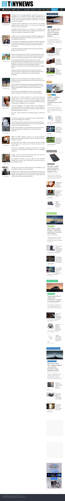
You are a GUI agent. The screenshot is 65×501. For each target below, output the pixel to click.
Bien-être (33, 9)
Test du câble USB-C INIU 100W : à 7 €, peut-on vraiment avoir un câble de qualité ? (54, 32)
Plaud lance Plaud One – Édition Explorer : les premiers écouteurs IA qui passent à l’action (54, 367)
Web (44, 9)
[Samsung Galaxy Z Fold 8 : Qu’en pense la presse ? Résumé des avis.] (50, 382)
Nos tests (8, 9)
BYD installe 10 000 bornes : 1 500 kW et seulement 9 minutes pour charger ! (54, 231)
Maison (39, 9)
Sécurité (53, 94)
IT (22, 9)
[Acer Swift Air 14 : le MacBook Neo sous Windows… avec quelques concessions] (50, 190)
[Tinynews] (3, 9)
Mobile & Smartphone (52, 361)
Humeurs (48, 9)
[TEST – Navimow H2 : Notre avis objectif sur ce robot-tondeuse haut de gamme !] (50, 68)
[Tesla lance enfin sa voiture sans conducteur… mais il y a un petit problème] (54, 283)
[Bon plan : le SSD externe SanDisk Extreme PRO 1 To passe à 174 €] (54, 154)
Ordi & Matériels (51, 164)
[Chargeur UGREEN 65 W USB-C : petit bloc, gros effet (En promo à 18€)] (50, 334)
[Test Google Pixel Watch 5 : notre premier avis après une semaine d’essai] (50, 58)
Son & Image (27, 9)
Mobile (13, 9)
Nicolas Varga (57, 37)
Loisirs (18, 9)
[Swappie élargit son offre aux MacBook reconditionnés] (50, 182)
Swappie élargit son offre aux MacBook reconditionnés (58, 184)
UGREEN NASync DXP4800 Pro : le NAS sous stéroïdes (58, 204)
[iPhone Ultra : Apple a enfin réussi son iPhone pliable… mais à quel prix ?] (50, 393)
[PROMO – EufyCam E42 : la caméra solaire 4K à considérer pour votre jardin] (54, 84)
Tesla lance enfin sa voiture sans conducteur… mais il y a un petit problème (54, 298)
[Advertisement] (54, 428)
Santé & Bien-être (51, 293)
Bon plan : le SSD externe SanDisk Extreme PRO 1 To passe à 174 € (53, 168)
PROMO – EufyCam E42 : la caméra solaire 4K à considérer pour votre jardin (54, 100)
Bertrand (56, 105)
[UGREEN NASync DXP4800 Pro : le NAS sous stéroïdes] (50, 201)
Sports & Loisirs (51, 226)
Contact (54, 9)
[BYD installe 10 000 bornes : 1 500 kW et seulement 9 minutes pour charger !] (54, 216)
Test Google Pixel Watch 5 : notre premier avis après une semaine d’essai (58, 62)
